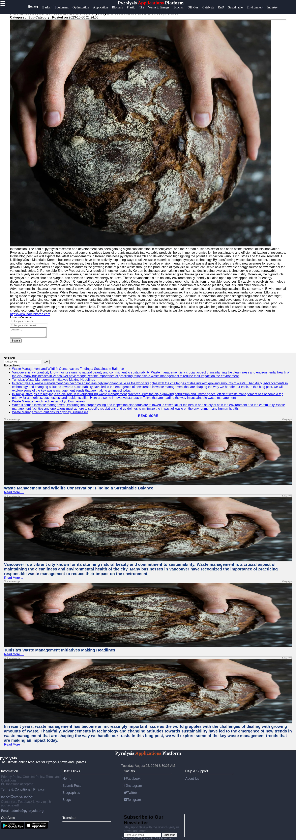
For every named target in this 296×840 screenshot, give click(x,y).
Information (9, 771)
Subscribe (169, 834)
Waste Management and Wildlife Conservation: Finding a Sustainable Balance (68, 368)
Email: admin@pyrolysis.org (22, 811)
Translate (69, 818)
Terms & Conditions (16, 789)
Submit (16, 340)
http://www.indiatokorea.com (30, 314)
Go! (46, 361)
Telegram (134, 800)
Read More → (14, 492)
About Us (192, 778)
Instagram (134, 786)
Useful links (71, 771)
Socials (129, 771)
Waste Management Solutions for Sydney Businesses (50, 412)
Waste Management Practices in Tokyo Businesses (48, 401)
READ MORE (148, 415)
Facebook (133, 778)
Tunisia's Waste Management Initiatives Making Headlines (53, 379)
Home (66, 778)
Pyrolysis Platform (151, 2)
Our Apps (8, 818)
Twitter (132, 793)
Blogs (66, 800)
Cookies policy (22, 796)
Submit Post (71, 786)
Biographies (71, 793)
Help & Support (196, 771)
